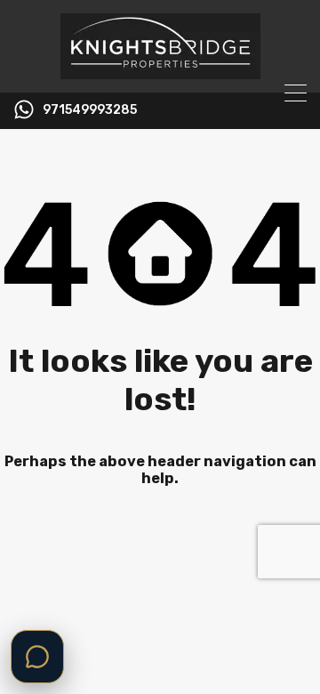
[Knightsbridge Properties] (160, 71)
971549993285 (90, 110)
